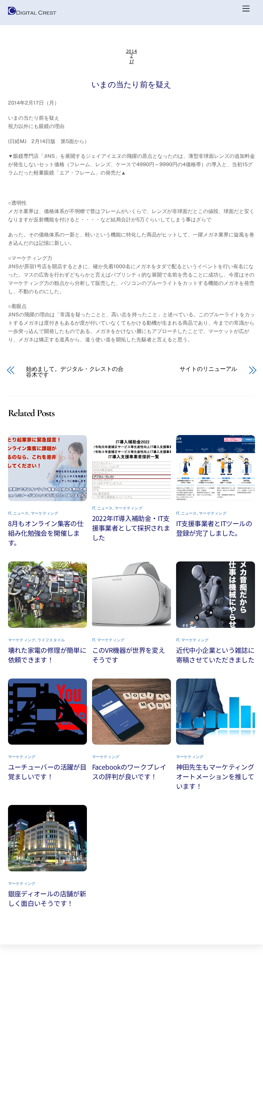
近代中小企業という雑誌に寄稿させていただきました (215, 654)
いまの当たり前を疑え (131, 84)
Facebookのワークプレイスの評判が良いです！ (129, 771)
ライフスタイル (51, 640)
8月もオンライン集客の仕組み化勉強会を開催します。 (46, 532)
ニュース (21, 513)
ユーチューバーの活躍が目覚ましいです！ (47, 771)
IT (9, 513)
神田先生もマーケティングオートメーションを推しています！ (215, 776)
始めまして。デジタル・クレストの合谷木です (74, 372)
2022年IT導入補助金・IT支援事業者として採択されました (131, 527)
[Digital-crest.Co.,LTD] (32, 13)
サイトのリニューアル (208, 369)
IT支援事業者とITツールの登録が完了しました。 (214, 528)
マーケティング (44, 513)
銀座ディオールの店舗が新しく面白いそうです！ (47, 898)
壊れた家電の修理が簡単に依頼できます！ (47, 654)
